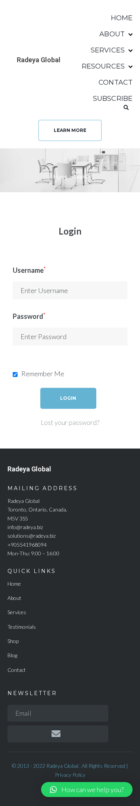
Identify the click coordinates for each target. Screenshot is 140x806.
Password (29, 316)
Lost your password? (70, 422)
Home (60, 176)
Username (29, 270)
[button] (70, 130)
